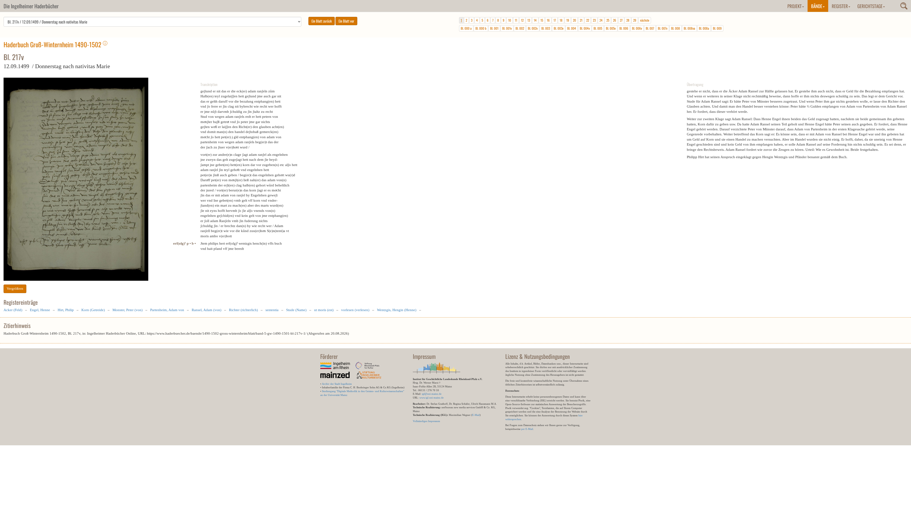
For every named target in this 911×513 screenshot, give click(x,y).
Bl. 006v (637, 28)
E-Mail (476, 414)
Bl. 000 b (480, 28)
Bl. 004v (585, 28)
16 (548, 20)
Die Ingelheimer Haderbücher (31, 6)
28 (627, 20)
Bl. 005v (611, 28)
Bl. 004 (571, 28)
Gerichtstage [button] (870, 6)
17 (554, 20)
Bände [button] (816, 6)
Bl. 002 (520, 28)
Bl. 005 (598, 28)
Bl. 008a (704, 28)
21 (581, 20)
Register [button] (840, 6)
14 (535, 20)
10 (509, 20)
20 (574, 20)
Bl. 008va (689, 28)
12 (522, 20)
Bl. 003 (545, 28)
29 (634, 20)
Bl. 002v (533, 28)
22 (587, 20)
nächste (644, 20)
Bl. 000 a (466, 28)
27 (621, 20)
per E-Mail (527, 429)
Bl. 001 (494, 28)
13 (528, 20)
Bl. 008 (675, 28)
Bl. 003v (558, 28)
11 (516, 20)
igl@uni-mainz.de (432, 393)
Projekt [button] (794, 6)
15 (541, 20)
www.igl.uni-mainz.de (431, 397)
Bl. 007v (662, 28)
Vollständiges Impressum (426, 421)
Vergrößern (15, 288)
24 (601, 20)
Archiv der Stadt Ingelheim (337, 383)
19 (567, 20)
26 (614, 20)
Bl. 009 (717, 28)
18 (561, 20)
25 (607, 20)
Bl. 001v (507, 28)
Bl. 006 (623, 28)
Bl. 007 (650, 28)
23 (594, 20)
